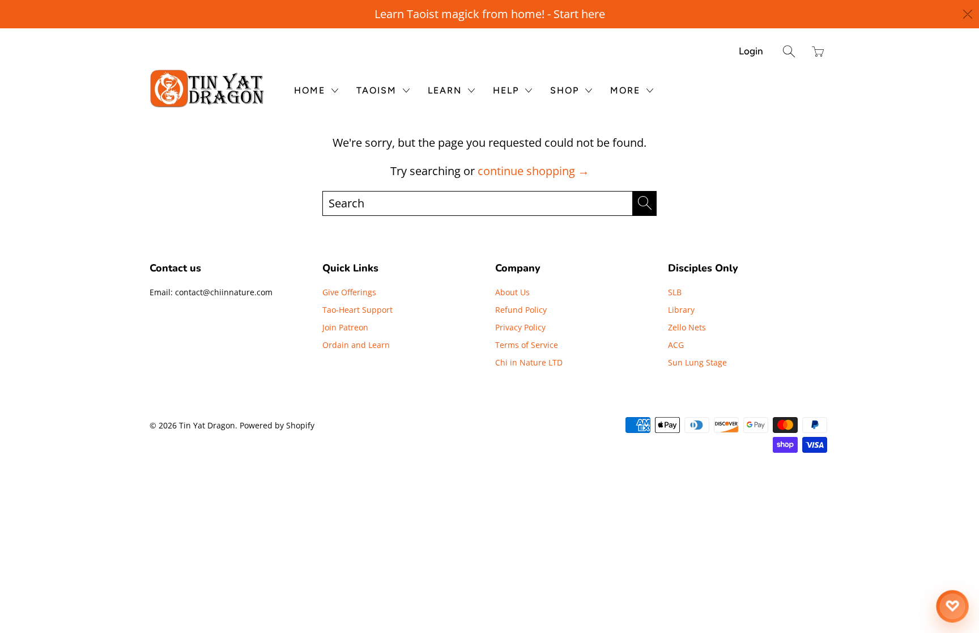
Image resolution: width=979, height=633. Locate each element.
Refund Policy (521, 309)
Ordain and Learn (356, 344)
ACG (676, 344)
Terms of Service (526, 344)
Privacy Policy (520, 327)
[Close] (968, 14)
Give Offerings (349, 292)
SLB (675, 292)
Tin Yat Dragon (207, 425)
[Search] (789, 51)
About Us (512, 292)
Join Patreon (345, 327)
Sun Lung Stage (697, 362)
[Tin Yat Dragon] (208, 88)
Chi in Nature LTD (529, 362)
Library (681, 309)
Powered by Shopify (277, 425)
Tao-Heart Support (357, 309)
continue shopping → (533, 171)
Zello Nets (687, 327)
